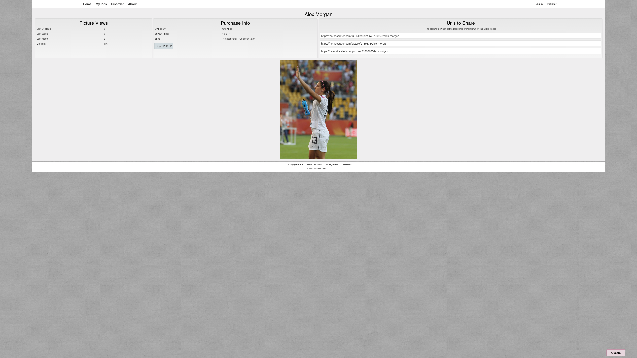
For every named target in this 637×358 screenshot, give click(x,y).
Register (551, 3)
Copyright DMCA (295, 164)
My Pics (101, 4)
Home (87, 4)
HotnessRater (230, 38)
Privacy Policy (332, 164)
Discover (117, 4)
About (132, 4)
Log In (539, 3)
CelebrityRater (247, 38)
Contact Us (347, 164)
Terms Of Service (314, 164)
